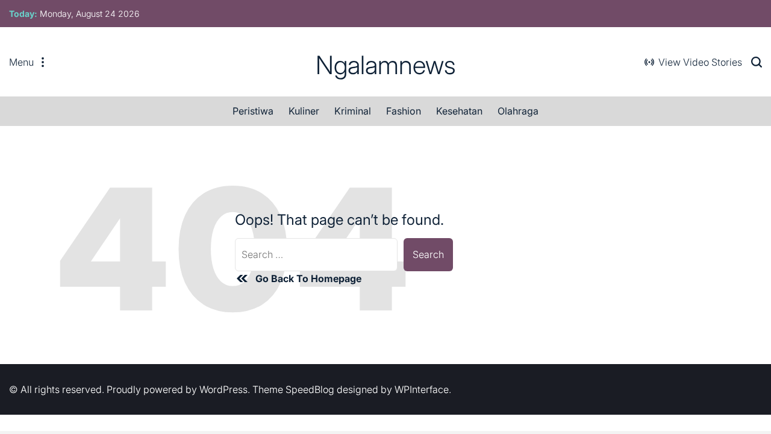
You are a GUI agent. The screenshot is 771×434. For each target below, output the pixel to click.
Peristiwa (253, 111)
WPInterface (422, 389)
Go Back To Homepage (308, 278)
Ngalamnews (386, 65)
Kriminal (352, 111)
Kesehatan (459, 111)
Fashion (403, 111)
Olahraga (518, 111)
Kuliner (304, 111)
